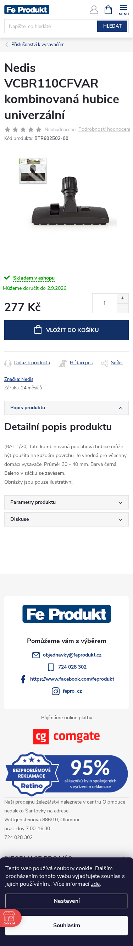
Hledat (112, 26)
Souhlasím (66, 925)
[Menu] (123, 9)
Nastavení (67, 901)
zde (95, 884)
